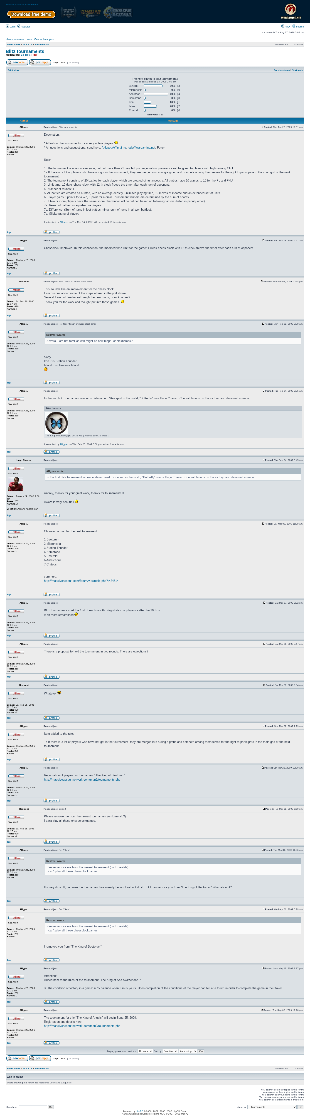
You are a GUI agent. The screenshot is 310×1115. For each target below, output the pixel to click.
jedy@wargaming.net (141, 147)
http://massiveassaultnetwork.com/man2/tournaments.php (82, 779)
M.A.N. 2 (27, 44)
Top (9, 232)
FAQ (287, 26)
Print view (13, 70)
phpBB (139, 1111)
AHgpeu (64, 222)
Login (12, 26)
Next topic (297, 70)
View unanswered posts (19, 39)
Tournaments (42, 44)
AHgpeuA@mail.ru (114, 147)
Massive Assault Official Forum (22, 4)
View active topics (44, 39)
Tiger (34, 54)
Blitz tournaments (25, 51)
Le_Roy (25, 54)
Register (25, 26)
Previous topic (282, 70)
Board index (13, 44)
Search (299, 26)
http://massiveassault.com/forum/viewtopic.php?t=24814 (81, 580)
